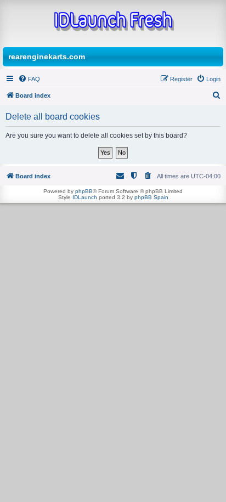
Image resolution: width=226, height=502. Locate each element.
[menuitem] (29, 79)
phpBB (84, 191)
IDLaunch (84, 197)
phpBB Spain (151, 197)
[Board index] (113, 22)
